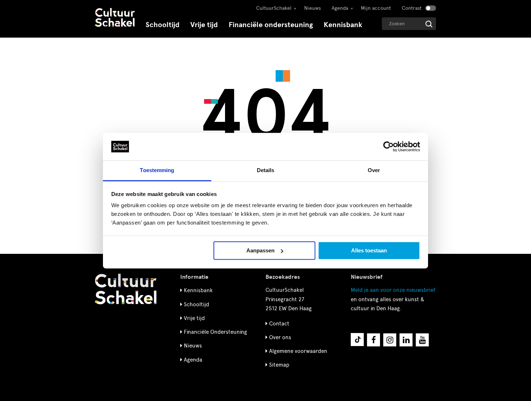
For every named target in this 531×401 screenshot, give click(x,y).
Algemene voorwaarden (298, 351)
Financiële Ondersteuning (215, 332)
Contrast (412, 8)
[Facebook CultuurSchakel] (373, 339)
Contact (279, 323)
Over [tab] (374, 170)
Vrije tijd (204, 24)
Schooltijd (163, 24)
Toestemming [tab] (157, 170)
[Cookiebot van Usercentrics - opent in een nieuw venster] (388, 146)
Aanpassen (260, 250)
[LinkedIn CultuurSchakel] (406, 339)
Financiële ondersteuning (271, 24)
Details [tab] (266, 170)
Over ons (280, 337)
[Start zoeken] (429, 24)
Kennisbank (343, 24)
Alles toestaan (369, 250)
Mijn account (376, 8)
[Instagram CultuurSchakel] (389, 339)
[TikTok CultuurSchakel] (357, 339)
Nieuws (312, 8)
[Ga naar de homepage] (115, 18)
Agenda (340, 8)
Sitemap (279, 365)
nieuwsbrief (393, 290)
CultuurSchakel (274, 8)
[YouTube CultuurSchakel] (422, 339)
